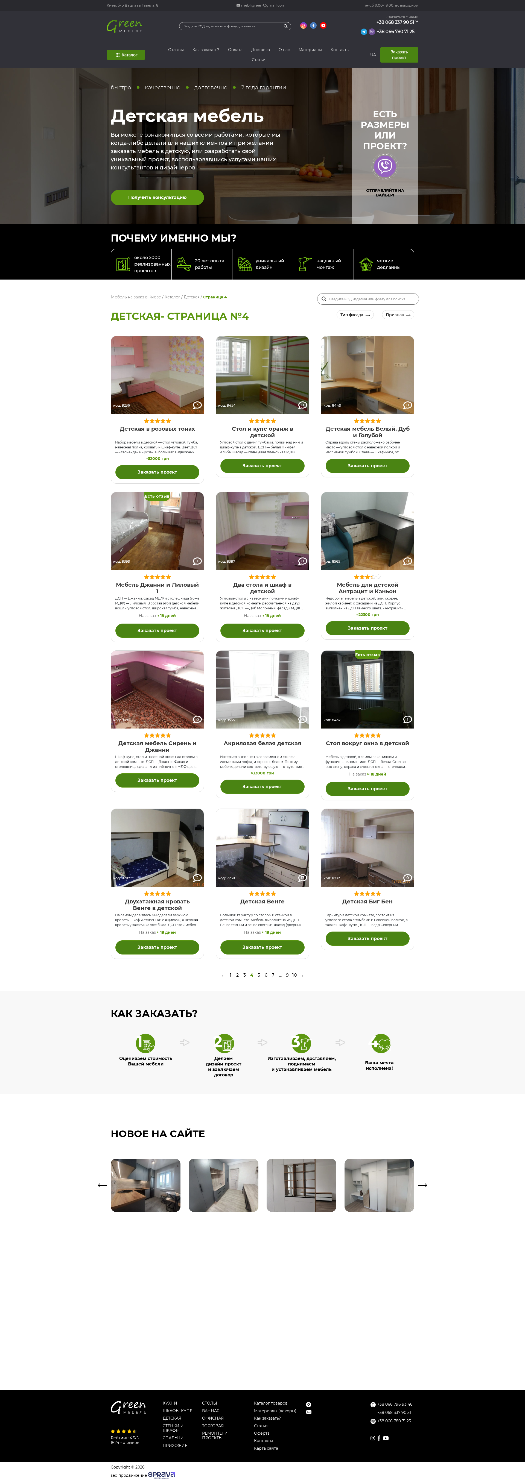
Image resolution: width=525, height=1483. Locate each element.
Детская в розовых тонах (157, 428)
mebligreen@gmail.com (263, 5)
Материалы (310, 49)
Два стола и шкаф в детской (262, 588)
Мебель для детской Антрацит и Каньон (367, 588)
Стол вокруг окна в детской (367, 743)
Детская (172, 1418)
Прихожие (175, 1445)
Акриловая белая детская (262, 743)
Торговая (213, 1426)
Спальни (173, 1438)
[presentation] (102, 1185)
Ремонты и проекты (215, 1435)
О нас (284, 49)
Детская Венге (262, 901)
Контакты (340, 49)
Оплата (235, 49)
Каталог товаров (271, 1403)
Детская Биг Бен (367, 901)
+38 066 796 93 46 (395, 1404)
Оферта (262, 1433)
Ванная (211, 1411)
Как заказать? (205, 49)
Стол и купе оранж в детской (262, 432)
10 (294, 975)
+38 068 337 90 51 (395, 22)
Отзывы (176, 49)
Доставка (260, 49)
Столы (209, 1403)
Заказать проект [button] (399, 54)
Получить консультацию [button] (157, 197)
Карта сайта (266, 1448)
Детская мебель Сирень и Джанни (157, 746)
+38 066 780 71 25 (396, 31)
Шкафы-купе (177, 1411)
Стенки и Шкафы (173, 1428)
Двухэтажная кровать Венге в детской (157, 904)
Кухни (170, 1403)
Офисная (213, 1418)
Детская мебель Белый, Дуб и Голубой (368, 432)
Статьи (259, 59)
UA (373, 54)
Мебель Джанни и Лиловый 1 (157, 588)
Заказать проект (157, 472)
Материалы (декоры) (275, 1411)
